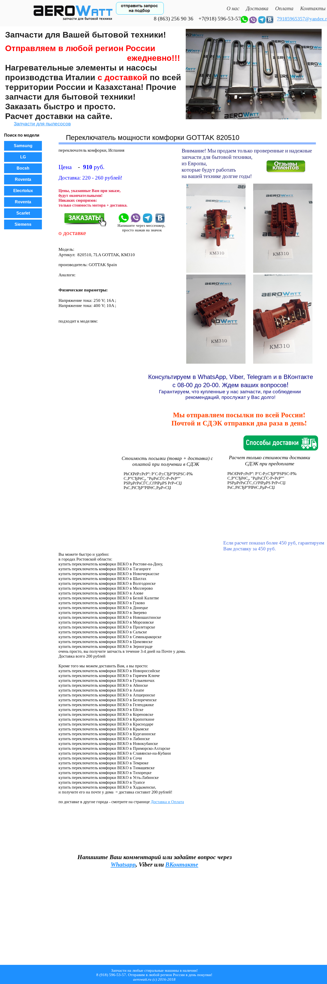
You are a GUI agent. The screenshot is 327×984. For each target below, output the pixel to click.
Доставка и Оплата (167, 802)
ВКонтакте (181, 864)
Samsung (23, 146)
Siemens (23, 224)
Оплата (284, 8)
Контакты (312, 8)
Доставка (257, 8)
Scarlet (23, 213)
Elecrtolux (23, 190)
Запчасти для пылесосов (42, 123)
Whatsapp (123, 864)
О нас (233, 8)
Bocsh (23, 168)
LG (23, 157)
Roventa (23, 179)
